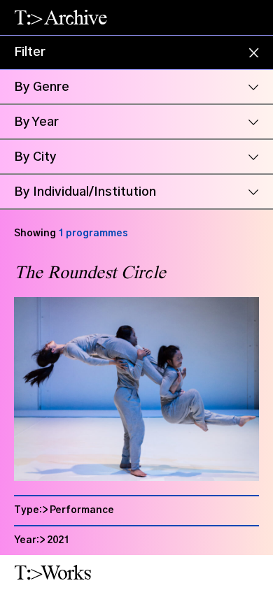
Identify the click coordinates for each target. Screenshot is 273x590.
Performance (82, 510)
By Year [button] (36, 122)
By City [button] (35, 157)
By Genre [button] (41, 87)
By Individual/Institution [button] (85, 192)
